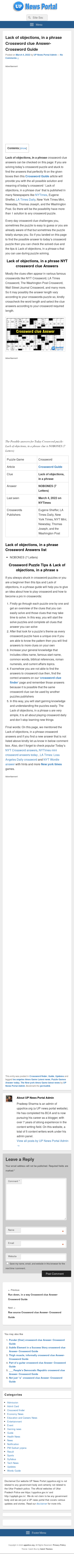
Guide (51, 1076)
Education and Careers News (22, 1417)
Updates (59, 1076)
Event (10, 1425)
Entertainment (14, 1421)
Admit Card (13, 1406)
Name (11, 1230)
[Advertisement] (37, 106)
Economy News (15, 1414)
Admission (12, 1402)
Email (11, 1243)
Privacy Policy (59, 1545)
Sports (10, 1455)
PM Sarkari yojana (16, 1447)
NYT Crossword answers (21, 750)
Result (10, 1451)
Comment (14, 1181)
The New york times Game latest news (40, 1082)
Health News (13, 1436)
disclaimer (41, 1503)
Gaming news (14, 1429)
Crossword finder (38, 1076)
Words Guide (14, 1470)
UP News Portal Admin (45, 54)
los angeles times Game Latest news (31, 1079)
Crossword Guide (37, 176)
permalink (45, 1085)
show (23, 148)
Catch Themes (46, 1549)
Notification (13, 1444)
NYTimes (41, 195)
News (10, 1440)
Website (12, 1256)
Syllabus (11, 1459)
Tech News (13, 1463)
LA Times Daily (25, 199)
